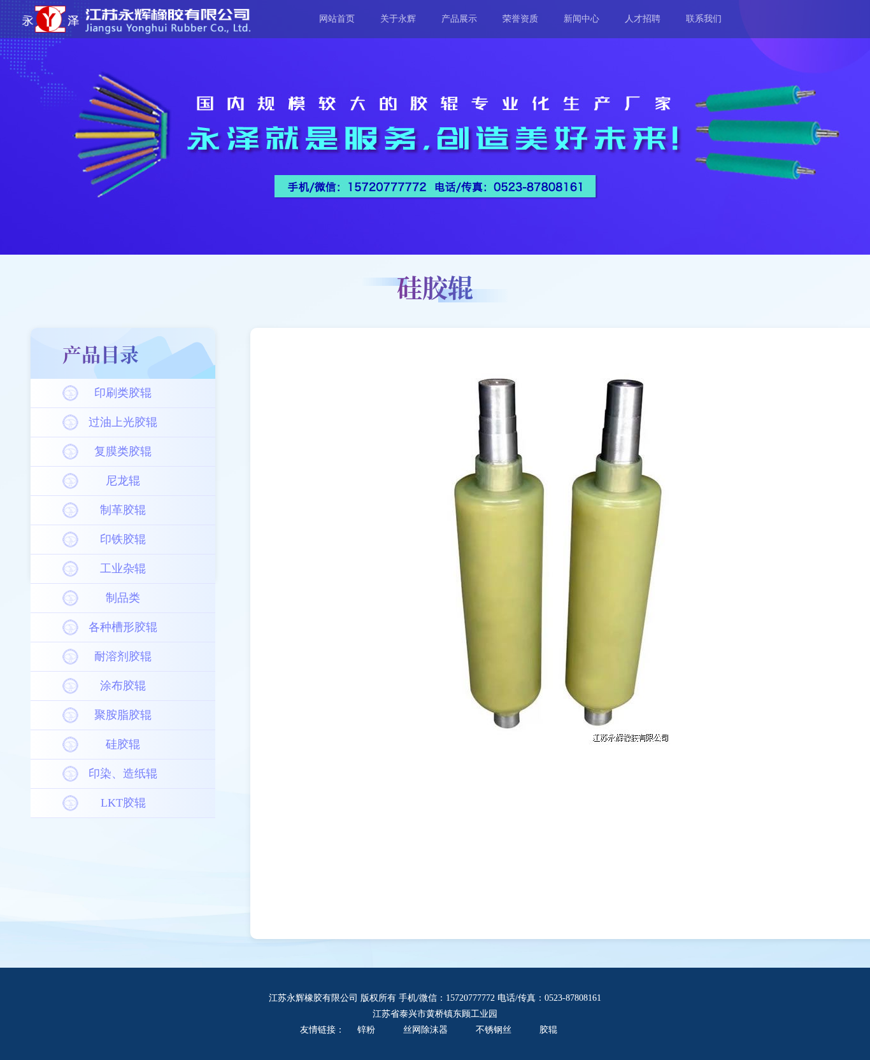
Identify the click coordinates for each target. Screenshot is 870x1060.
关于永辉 (398, 19)
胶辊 (548, 1030)
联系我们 (704, 19)
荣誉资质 (520, 19)
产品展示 (459, 19)
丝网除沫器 (425, 1030)
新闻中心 (581, 19)
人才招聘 (642, 19)
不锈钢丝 (493, 1030)
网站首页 (337, 19)
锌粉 (367, 1030)
